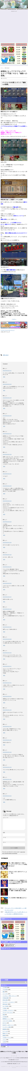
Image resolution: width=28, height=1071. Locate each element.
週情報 (4, 1035)
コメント (5, 817)
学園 (4, 1014)
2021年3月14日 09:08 (7, 639)
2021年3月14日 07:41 (7, 682)
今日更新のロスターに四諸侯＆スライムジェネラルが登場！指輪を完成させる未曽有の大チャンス (18, 882)
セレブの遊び (6, 1006)
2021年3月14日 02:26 (7, 521)
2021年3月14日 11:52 (7, 709)
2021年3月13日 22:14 (7, 500)
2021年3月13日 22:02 (7, 473)
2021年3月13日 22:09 (7, 415)
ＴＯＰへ (14, 319)
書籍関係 (5, 1029)
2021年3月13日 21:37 (7, 370)
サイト (4, 842)
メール (4, 837)
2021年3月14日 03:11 (7, 666)
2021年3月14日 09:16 (7, 696)
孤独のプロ (5, 1033)
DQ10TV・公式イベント (8, 1025)
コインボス (5, 993)
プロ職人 (5, 1008)
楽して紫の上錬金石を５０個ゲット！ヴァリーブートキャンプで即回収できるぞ (18, 864)
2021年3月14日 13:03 (7, 726)
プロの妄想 (5, 989)
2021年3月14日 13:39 (7, 740)
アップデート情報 (7, 1027)
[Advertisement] (14, 26)
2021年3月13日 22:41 (7, 566)
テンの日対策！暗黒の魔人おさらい (18, 897)
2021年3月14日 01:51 (7, 626)
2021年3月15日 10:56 (7, 542)
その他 (4, 1041)
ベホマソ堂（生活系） (8, 1020)
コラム (4, 1039)
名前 (4, 832)
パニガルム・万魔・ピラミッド (10, 995)
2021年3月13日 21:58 (7, 454)
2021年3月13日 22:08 (7, 485)
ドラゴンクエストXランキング (7, 330)
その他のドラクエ (7, 1037)
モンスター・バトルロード (9, 1002)
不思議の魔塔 (6, 997)
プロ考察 (5, 987)
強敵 (4, 991)
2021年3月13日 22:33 (7, 384)
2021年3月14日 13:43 (7, 752)
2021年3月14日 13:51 (7, 779)
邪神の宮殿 (5, 1000)
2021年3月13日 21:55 (7, 397)
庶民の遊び (6, 355)
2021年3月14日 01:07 (7, 596)
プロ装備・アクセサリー (8, 1010)
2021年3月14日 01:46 (7, 609)
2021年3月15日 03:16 (7, 795)
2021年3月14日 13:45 (7, 767)
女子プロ (5, 1023)
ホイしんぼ (5, 1031)
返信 (4, 376)
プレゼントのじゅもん (8, 1012)
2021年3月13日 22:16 (7, 433)
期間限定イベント (7, 1018)
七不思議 (5, 1016)
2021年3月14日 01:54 (7, 652)
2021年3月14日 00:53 (7, 583)
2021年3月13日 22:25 (7, 554)
